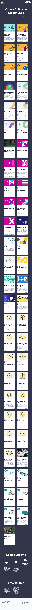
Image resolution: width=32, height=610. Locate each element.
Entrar (28, 2)
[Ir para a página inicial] (2, 2)
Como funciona (16, 18)
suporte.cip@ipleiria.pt (15, 605)
